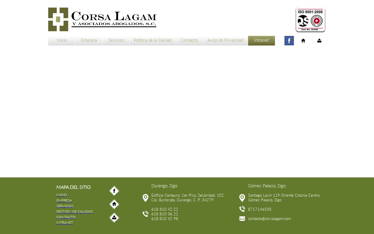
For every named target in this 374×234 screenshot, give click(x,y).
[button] (310, 19)
